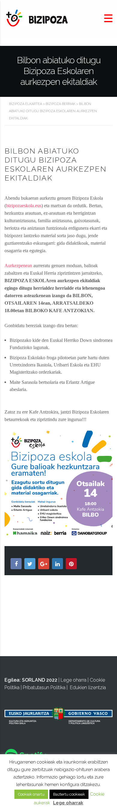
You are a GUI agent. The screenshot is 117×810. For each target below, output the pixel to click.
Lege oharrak (68, 803)
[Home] (37, 18)
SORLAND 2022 (39, 680)
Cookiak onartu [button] (31, 794)
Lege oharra (73, 680)
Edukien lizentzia (88, 687)
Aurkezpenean (18, 265)
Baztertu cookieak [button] (69, 794)
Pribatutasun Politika (44, 687)
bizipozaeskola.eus (23, 205)
